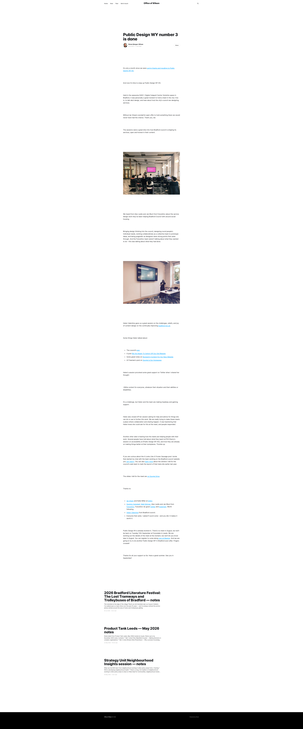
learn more (149, 462)
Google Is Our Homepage (152, 360)
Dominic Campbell (133, 504)
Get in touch (124, 3)
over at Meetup (164, 538)
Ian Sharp (130, 501)
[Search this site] (198, 3)
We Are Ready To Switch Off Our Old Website (149, 354)
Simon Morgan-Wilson (135, 44)
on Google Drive (153, 476)
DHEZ (150, 501)
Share (176, 45)
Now (111, 3)
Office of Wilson (151, 3)
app (138, 350)
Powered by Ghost (194, 717)
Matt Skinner (145, 504)
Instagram (162, 507)
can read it (130, 462)
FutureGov (130, 507)
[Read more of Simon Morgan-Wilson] (125, 45)
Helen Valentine (132, 513)
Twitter (152, 507)
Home (106, 3)
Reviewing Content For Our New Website (158, 357)
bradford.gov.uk (164, 326)
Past (117, 3)
